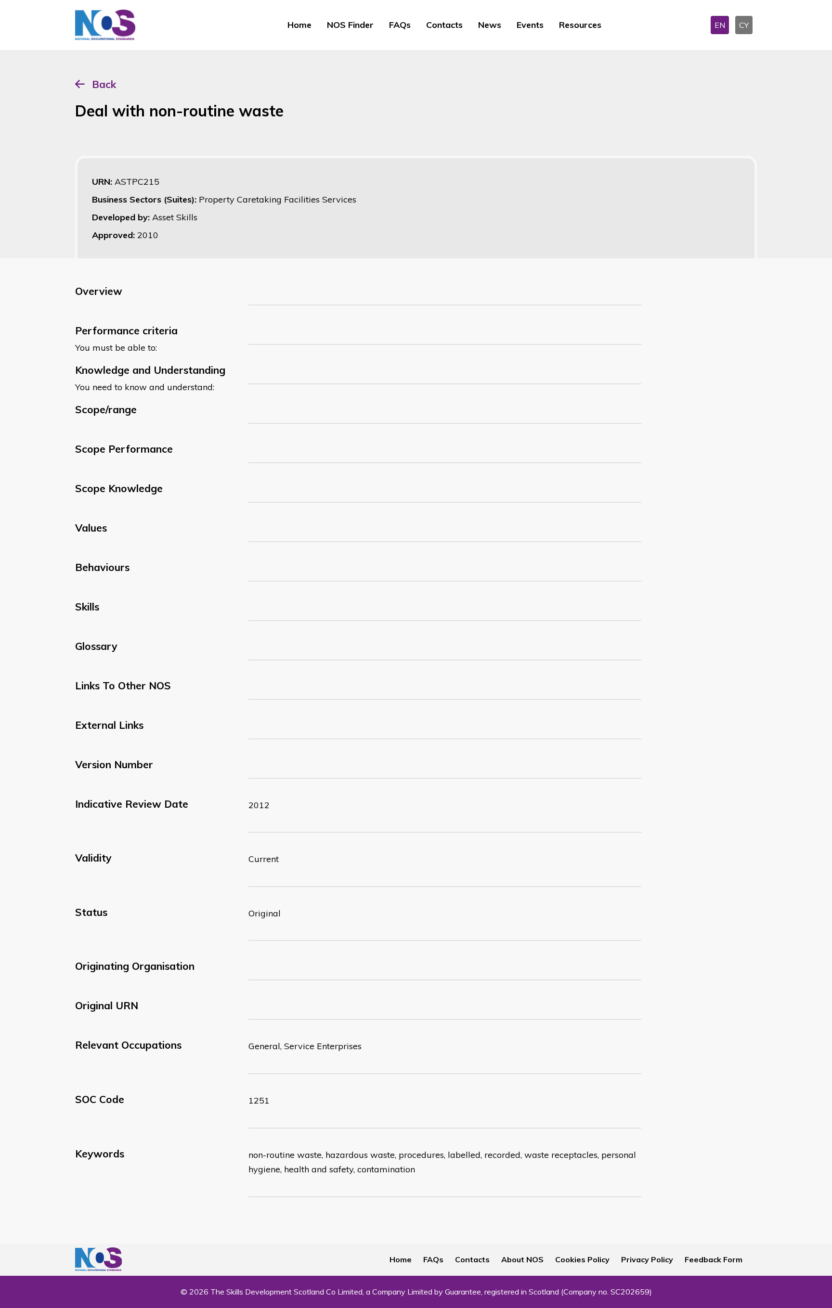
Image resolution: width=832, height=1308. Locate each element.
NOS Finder (350, 24)
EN (720, 25)
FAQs (400, 24)
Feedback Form (713, 1259)
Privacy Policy (647, 1259)
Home (299, 24)
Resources (580, 24)
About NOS (522, 1259)
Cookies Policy (582, 1259)
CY (744, 25)
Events (530, 24)
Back (104, 84)
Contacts (444, 24)
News (489, 24)
